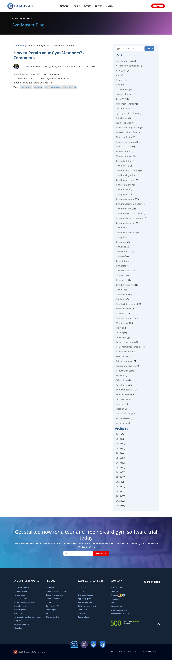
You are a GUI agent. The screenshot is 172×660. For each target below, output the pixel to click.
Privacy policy (132, 651)
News (119, 327)
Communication (124, 94)
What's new (82, 609)
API (47, 613)
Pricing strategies (125, 361)
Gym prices (121, 237)
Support (87, 6)
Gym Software (26, 87)
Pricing (77, 6)
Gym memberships (125, 223)
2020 (118, 477)
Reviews (120, 375)
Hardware (121, 299)
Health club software (126, 304)
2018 (118, 467)
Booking (120, 84)
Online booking (19, 606)
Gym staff (121, 256)
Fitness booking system (128, 127)
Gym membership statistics (129, 213)
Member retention (125, 318)
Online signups (19, 609)
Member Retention (69, 87)
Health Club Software (52, 87)
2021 (118, 481)
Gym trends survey (125, 284)
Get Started (158, 6)
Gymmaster (122, 294)
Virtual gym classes (125, 423)
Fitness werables (124, 156)
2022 (118, 486)
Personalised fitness (126, 351)
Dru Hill (25, 66)
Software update (124, 389)
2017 (118, 462)
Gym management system (129, 203)
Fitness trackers (124, 146)
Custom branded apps (55, 595)
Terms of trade (116, 651)
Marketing (121, 313)
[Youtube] (155, 582)
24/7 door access (124, 60)
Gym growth (122, 194)
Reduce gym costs (125, 370)
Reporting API (51, 609)
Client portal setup (85, 595)
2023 (118, 491)
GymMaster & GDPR (118, 610)
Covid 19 (120, 99)
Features (64, 6)
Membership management (24, 602)
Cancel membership (150, 651)
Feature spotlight (124, 122)
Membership (122, 323)
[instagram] (145, 582)
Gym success (122, 275)
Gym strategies (123, 270)
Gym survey (122, 280)
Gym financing (123, 189)
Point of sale (122, 356)
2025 (118, 500)
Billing (119, 80)
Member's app (19, 595)
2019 (118, 472)
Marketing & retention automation (27, 617)
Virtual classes (123, 418)
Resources (82, 587)
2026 (118, 505)
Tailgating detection (21, 624)
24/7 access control (21, 587)
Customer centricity (126, 103)
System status (83, 617)
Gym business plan (125, 180)
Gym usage (121, 289)
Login (110, 6)
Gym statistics (123, 261)
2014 (118, 448)
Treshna (120, 408)
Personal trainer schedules (129, 346)
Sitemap (81, 613)
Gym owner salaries (126, 232)
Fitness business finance (128, 132)
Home (16, 45)
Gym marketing (124, 208)
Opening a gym (123, 337)
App (118, 75)
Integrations (18, 620)
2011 (118, 434)
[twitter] (148, 582)
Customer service (124, 108)
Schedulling (122, 380)
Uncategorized (123, 413)
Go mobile (17, 613)
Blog (23, 45)
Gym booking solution (127, 175)
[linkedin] (152, 582)
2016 (118, 458)
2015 (118, 453)
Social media (122, 385)
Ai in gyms (121, 70)
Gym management (125, 199)
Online (119, 332)
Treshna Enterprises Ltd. (120, 613)
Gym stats (121, 265)
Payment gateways (125, 342)
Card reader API (52, 606)
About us (114, 591)
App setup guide (84, 598)
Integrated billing (20, 591)
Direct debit (122, 118)
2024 (118, 496)
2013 (118, 443)
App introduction (85, 602)
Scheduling (17, 628)
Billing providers (52, 617)
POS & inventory (20, 598)
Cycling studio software (127, 113)
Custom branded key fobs (56, 591)
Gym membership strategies (130, 218)
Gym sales (121, 246)
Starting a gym (123, 394)
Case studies (122, 89)
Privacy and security (126, 365)
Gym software (123, 251)
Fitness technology (125, 142)
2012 (118, 438)
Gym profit (121, 242)
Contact (98, 6)
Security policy (116, 606)
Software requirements (87, 606)
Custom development (54, 598)
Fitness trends (123, 151)
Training (120, 404)
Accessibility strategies (127, 65)
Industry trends (123, 308)
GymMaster (38, 87)
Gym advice (122, 165)
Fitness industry (124, 137)
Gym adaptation (124, 161)
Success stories (123, 399)
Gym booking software (127, 170)
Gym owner (121, 227)
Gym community (124, 184)
